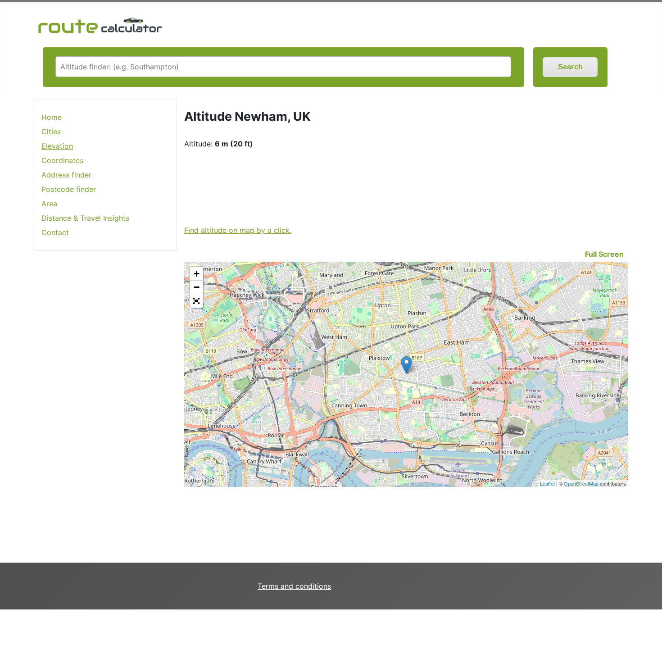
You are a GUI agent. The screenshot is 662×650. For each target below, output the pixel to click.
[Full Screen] (196, 301)
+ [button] (197, 273)
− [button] (197, 287)
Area (49, 203)
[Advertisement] (105, 400)
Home (51, 117)
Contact (55, 232)
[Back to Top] (651, 624)
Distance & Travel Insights (85, 218)
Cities (51, 131)
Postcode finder (68, 189)
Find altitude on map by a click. (237, 230)
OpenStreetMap (581, 483)
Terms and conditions (294, 586)
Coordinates (62, 160)
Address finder (66, 174)
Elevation (57, 145)
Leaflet (547, 483)
